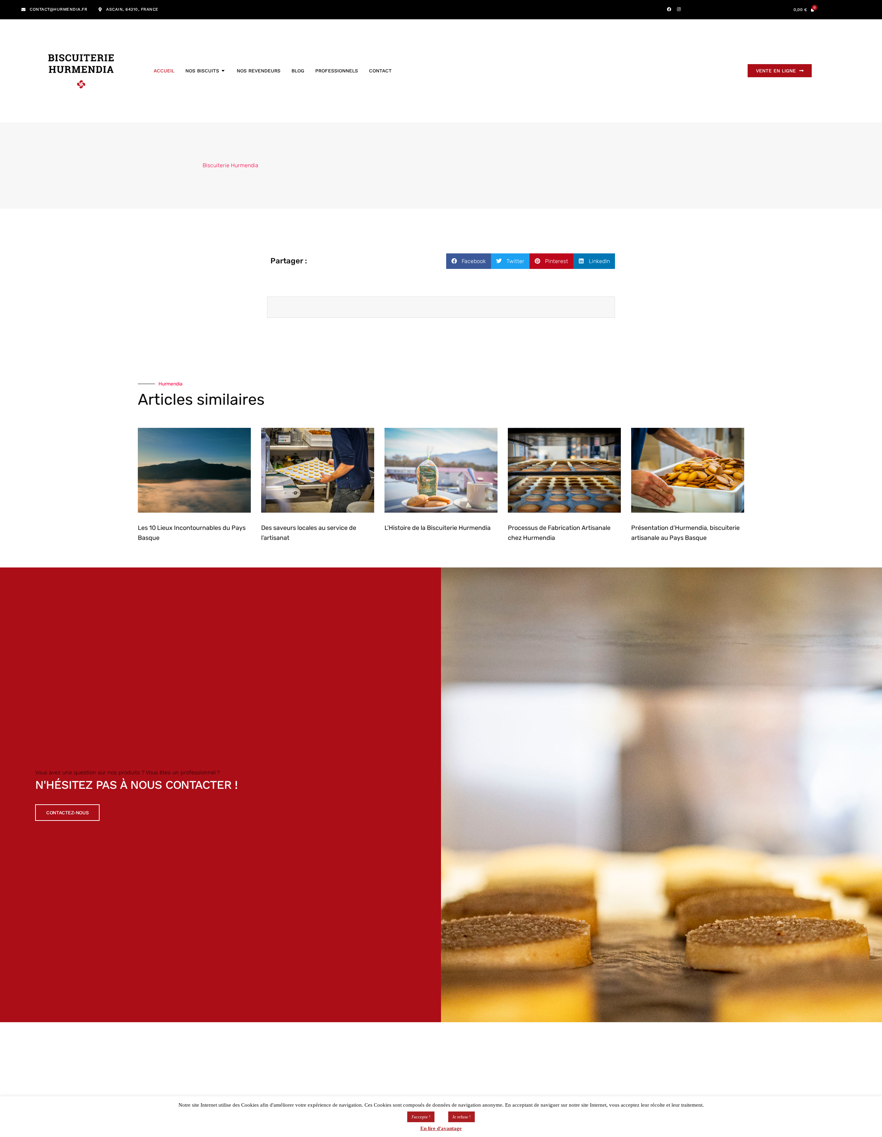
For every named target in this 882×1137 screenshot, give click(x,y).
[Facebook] (669, 9)
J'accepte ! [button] (420, 1116)
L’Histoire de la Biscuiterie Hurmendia (437, 528)
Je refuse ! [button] (461, 1116)
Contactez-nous (67, 812)
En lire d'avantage (441, 1128)
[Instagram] (679, 9)
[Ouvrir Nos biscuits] (223, 70)
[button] (468, 261)
